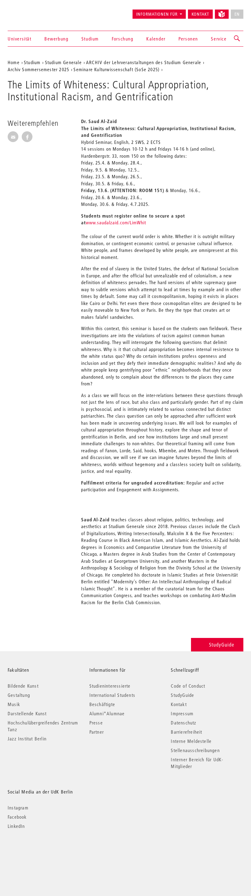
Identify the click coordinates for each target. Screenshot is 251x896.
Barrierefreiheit (186, 732)
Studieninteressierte (110, 686)
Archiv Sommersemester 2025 (38, 69)
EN (237, 14)
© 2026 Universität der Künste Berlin (40, 852)
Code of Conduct (188, 686)
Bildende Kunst (23, 686)
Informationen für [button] (157, 14)
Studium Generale (63, 62)
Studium (90, 39)
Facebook (17, 817)
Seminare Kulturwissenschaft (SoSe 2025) (116, 69)
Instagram (18, 808)
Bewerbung (56, 39)
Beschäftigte (102, 704)
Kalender (156, 39)
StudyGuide (221, 644)
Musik (14, 704)
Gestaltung (19, 695)
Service (219, 39)
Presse (96, 723)
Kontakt (200, 14)
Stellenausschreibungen (195, 750)
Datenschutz (183, 723)
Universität (20, 39)
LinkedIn (16, 826)
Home (14, 62)
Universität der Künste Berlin (32, 11)
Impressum (182, 713)
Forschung (122, 39)
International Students (112, 695)
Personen (188, 39)
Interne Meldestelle (191, 741)
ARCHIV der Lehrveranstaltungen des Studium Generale (143, 62)
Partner (96, 732)
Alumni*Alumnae (107, 713)
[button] (237, 38)
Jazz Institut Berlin (27, 739)
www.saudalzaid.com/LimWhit (116, 222)
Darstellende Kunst (27, 713)
